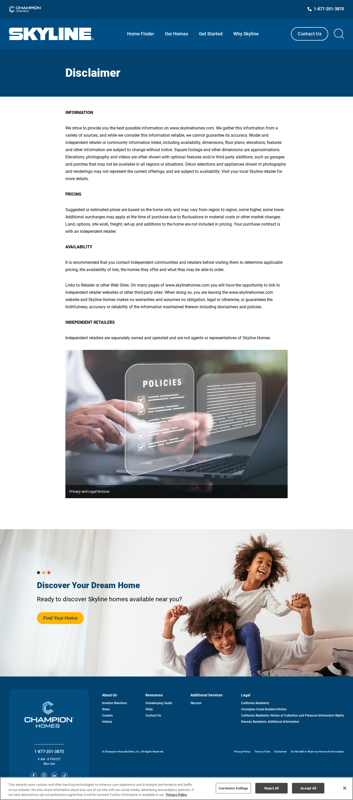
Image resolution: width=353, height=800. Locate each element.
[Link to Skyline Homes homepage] (51, 34)
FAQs (149, 709)
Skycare (195, 703)
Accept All (308, 788)
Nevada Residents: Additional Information (270, 722)
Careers (107, 715)
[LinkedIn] (54, 775)
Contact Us (309, 33)
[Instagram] (44, 775)
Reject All (271, 788)
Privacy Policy (242, 751)
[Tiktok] (65, 775)
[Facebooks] (33, 775)
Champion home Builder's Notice (263, 709)
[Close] (344, 788)
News (106, 709)
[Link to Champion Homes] (25, 9)
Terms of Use (262, 751)
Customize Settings (233, 788)
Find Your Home (60, 619)
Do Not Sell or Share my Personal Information (317, 751)
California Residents (255, 703)
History (107, 722)
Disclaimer (280, 751)
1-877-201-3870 (49, 751)
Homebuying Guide (158, 703)
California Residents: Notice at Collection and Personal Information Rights (292, 715)
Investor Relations (114, 703)
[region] (176, 788)
